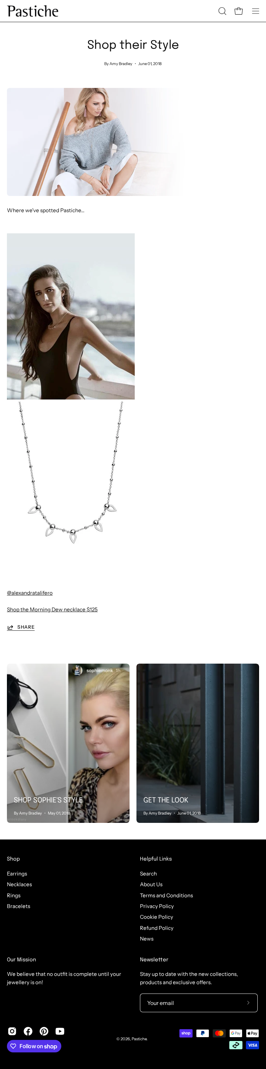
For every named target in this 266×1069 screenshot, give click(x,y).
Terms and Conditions (166, 895)
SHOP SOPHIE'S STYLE (48, 800)
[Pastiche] (33, 11)
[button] (222, 11)
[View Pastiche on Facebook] (28, 1031)
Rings (13, 895)
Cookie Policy (156, 917)
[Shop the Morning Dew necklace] (71, 566)
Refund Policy (157, 927)
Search (148, 873)
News (146, 938)
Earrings (17, 873)
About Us (151, 884)
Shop (13, 859)
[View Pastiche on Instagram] (12, 1031)
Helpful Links (156, 859)
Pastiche (139, 1038)
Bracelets (18, 906)
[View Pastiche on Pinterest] (44, 1031)
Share (26, 627)
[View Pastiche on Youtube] (60, 1031)
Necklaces (19, 884)
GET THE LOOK (165, 800)
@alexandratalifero (30, 593)
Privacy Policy (157, 906)
